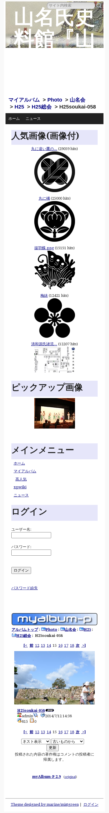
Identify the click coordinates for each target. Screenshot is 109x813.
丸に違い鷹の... (44, 149)
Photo (54, 100)
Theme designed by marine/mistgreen (45, 804)
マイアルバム (24, 100)
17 (66, 645)
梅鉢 (44, 295)
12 (37, 645)
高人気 (21, 479)
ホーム (14, 118)
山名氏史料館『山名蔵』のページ (55, 49)
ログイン (91, 804)
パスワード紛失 (24, 588)
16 (60, 645)
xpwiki (20, 487)
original (70, 776)
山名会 (77, 100)
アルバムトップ (25, 629)
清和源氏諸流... (44, 344)
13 (43, 645)
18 (72, 645)
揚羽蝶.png (44, 248)
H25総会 (42, 107)
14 (49, 645)
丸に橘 (44, 198)
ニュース (33, 118)
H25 (19, 107)
